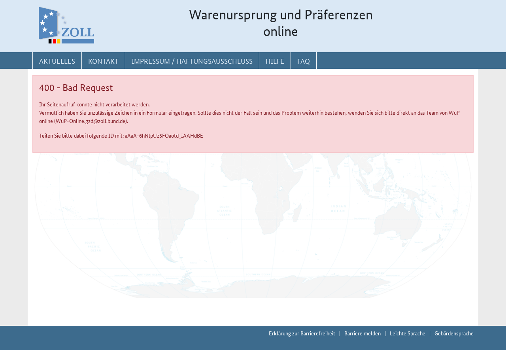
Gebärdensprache (454, 333)
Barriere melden (362, 333)
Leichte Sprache (407, 333)
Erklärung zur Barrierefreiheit (302, 333)
